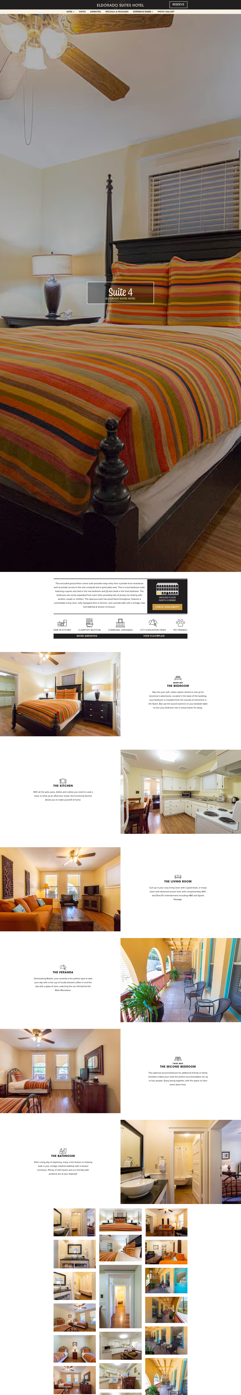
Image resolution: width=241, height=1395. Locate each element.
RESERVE (178, 4)
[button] (69, 11)
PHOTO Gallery (166, 12)
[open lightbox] (75, 1222)
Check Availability (167, 607)
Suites (82, 12)
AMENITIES (95, 12)
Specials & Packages (117, 12)
